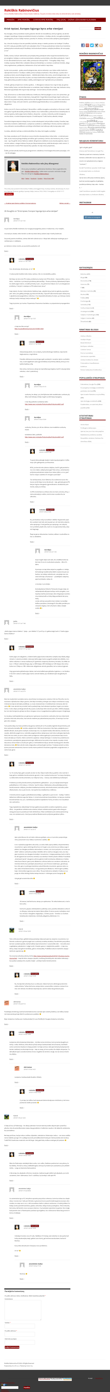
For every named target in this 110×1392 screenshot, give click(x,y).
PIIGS (45, 191)
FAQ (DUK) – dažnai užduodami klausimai (76, 20)
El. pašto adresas (11, 1331)
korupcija (99, 113)
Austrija (47, 189)
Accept (90, 1378)
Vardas (8, 1323)
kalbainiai (89, 113)
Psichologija (84, 301)
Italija (32, 191)
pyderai (94, 123)
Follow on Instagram (93, 217)
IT (81, 288)
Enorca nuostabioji (87, 353)
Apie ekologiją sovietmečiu (89, 401)
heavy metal (83, 112)
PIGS (41, 191)
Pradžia (10, 20)
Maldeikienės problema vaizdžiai (91, 435)
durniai (81, 109)
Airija (42, 189)
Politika (30, 189)
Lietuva (36, 191)
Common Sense (86, 350)
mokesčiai (90, 118)
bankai (53, 189)
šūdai (81, 133)
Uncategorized (85, 311)
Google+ (40, 178)
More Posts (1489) (49, 178)
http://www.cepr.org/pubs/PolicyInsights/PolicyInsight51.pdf (44, 404)
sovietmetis (84, 130)
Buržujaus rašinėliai (87, 346)
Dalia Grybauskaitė (95, 106)
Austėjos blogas (86, 339)
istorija (81, 113)
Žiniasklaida (84, 321)
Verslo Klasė (85, 425)
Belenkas (84, 274)
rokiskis (22, 259)
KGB (94, 113)
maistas (100, 116)
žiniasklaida (88, 134)
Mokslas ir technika (87, 291)
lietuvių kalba (93, 116)
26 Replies (9, 194)
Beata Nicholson (86, 343)
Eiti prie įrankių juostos (7, 1383)
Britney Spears (83, 106)
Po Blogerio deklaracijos (88, 428)
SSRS (92, 129)
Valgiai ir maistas (86, 318)
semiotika (100, 127)
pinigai (84, 121)
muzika (98, 118)
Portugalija (50, 191)
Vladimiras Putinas (91, 132)
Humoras (84, 284)
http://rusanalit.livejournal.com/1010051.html (29, 329)
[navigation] (55, 1387)
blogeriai (94, 105)
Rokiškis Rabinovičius (21, 10)
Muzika (83, 294)
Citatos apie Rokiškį (43, 20)
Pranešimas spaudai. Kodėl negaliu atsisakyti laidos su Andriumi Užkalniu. (92, 171)
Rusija (91, 127)
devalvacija (59, 189)
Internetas (101, 111)
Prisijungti (4, 1390)
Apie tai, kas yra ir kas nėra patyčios (92, 431)
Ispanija (27, 191)
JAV (85, 113)
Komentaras (9, 1299)
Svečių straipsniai (86, 308)
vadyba (99, 129)
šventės (100, 132)
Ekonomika (24, 189)
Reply (6, 251)
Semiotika (84, 305)
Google (101, 109)
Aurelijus (16, 219)
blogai (88, 104)
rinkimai (91, 125)
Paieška (21, 1388)
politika (92, 121)
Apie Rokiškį (24, 20)
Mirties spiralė (65, 203)
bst (80, 168)
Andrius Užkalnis (95, 103)
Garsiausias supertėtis (88, 356)
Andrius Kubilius (84, 103)
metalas (82, 118)
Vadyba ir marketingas (88, 315)
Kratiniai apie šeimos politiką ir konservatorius (20, 203)
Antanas (82, 151)
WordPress (15, 1366)
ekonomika (91, 109)
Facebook (33, 178)
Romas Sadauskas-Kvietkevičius (91, 370)
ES (64, 189)
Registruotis (5, 1391)
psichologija (88, 123)
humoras (92, 111)
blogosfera (101, 105)
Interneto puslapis (11, 1339)
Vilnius (82, 132)
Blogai (83, 277)
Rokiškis (97, 125)
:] (79, 191)
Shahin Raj (29, 1366)
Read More (99, 1378)
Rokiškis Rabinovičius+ (41, 174)
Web (22, 178)
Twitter (27, 178)
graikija (21, 191)
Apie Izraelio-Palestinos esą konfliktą (93, 394)
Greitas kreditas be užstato (89, 360)
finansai (15, 191)
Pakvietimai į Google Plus (95, 151)
